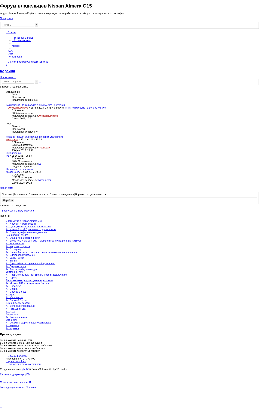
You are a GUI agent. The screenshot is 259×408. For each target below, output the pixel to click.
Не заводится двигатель (19, 169)
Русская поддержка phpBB (15, 374)
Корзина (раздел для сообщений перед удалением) (34, 137)
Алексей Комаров (18, 107)
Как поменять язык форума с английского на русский (35, 105)
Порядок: (80, 194)
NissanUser (12, 172)
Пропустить (6, 18)
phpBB (25, 369)
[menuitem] (23, 37)
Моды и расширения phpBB (15, 382)
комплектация (14, 153)
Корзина (7, 71)
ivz (7, 155)
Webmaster (12, 139)
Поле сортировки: (39, 194)
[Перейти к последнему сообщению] (59, 116)
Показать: (7, 194)
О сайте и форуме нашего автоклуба (85, 107)
